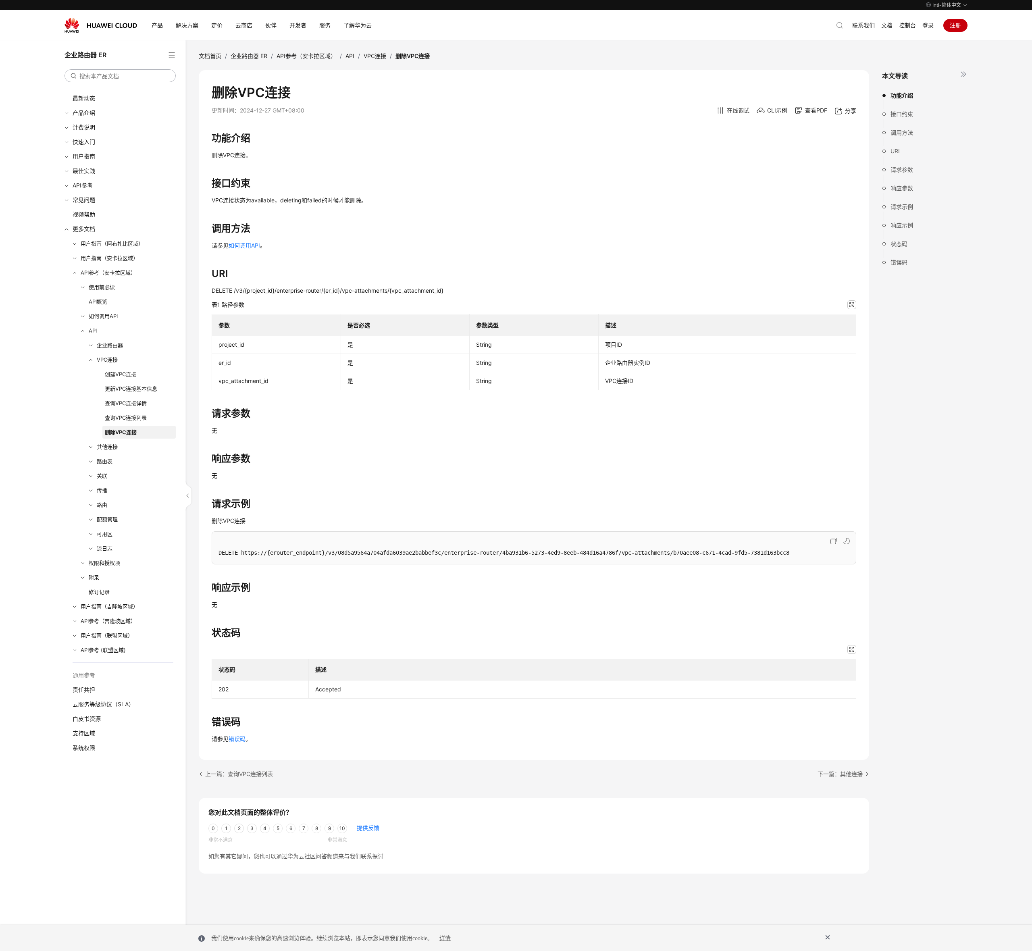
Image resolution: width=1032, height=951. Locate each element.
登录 (928, 25)
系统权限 (84, 747)
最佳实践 (84, 170)
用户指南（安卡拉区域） (109, 258)
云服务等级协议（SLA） (103, 704)
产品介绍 (84, 112)
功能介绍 (902, 95)
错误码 (899, 262)
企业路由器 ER (249, 55)
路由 (102, 505)
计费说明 (84, 127)
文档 (887, 25)
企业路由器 (110, 345)
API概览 (98, 301)
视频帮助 (84, 214)
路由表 (104, 461)
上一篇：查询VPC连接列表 (239, 773)
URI (895, 151)
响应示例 (902, 225)
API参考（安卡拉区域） (108, 272)
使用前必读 (102, 287)
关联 (102, 475)
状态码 (899, 243)
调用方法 (902, 132)
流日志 (104, 548)
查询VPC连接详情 (126, 403)
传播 (102, 490)
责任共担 (84, 689)
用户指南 (84, 156)
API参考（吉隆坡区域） (108, 621)
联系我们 (863, 25)
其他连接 (107, 446)
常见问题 (84, 199)
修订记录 (99, 592)
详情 (445, 938)
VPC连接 (107, 359)
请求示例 (902, 206)
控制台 (907, 25)
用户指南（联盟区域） (107, 635)
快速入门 (84, 141)
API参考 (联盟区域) (103, 650)
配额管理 (107, 519)
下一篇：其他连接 (840, 773)
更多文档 (84, 228)
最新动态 (84, 98)
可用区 (104, 534)
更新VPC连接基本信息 (131, 388)
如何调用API (103, 316)
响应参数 (902, 188)
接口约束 (902, 113)
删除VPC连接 (121, 432)
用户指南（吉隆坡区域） (109, 606)
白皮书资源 (87, 718)
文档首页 (210, 55)
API (93, 330)
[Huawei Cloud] (100, 25)
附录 (94, 577)
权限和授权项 (104, 563)
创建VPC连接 (120, 374)
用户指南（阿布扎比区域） (112, 243)
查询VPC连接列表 (126, 417)
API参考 (83, 185)
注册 (955, 25)
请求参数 (902, 169)
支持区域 (84, 733)
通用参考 (84, 675)
